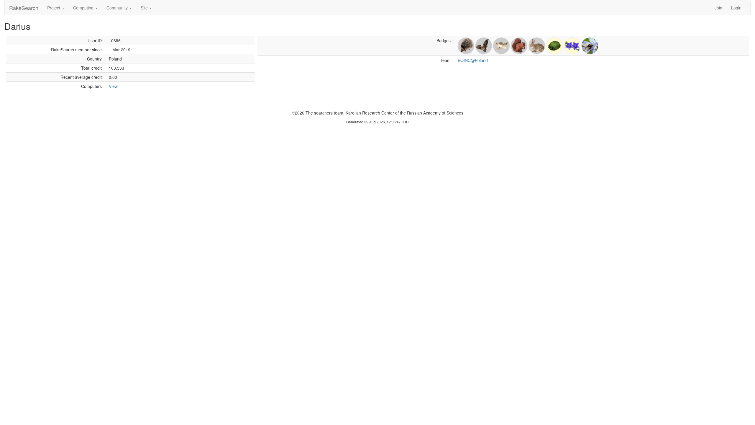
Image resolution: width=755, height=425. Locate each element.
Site (145, 8)
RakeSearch (23, 8)
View (113, 86)
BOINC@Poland (473, 60)
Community (117, 8)
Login (736, 8)
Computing (84, 8)
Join (718, 8)
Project (54, 8)
